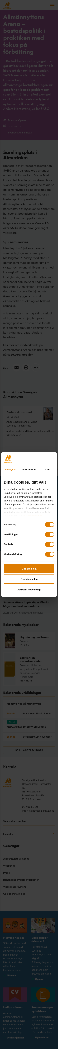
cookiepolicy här (32, 516)
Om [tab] (47, 469)
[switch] (49, 534)
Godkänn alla (29, 568)
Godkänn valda (29, 579)
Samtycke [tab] (10, 469)
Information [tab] (29, 469)
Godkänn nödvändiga (29, 589)
